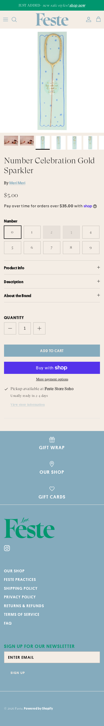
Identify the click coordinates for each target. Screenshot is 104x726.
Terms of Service (22, 614)
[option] (52, 81)
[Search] (16, 19)
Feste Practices (20, 579)
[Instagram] (7, 548)
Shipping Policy (21, 588)
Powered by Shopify (38, 708)
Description (13, 282)
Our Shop (14, 571)
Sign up (18, 672)
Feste (19, 708)
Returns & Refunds (24, 606)
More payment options (52, 379)
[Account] (87, 19)
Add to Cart (52, 351)
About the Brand (17, 295)
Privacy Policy (20, 597)
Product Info (14, 268)
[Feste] (52, 19)
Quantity (14, 317)
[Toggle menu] (5, 19)
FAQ (8, 623)
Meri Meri (17, 183)
